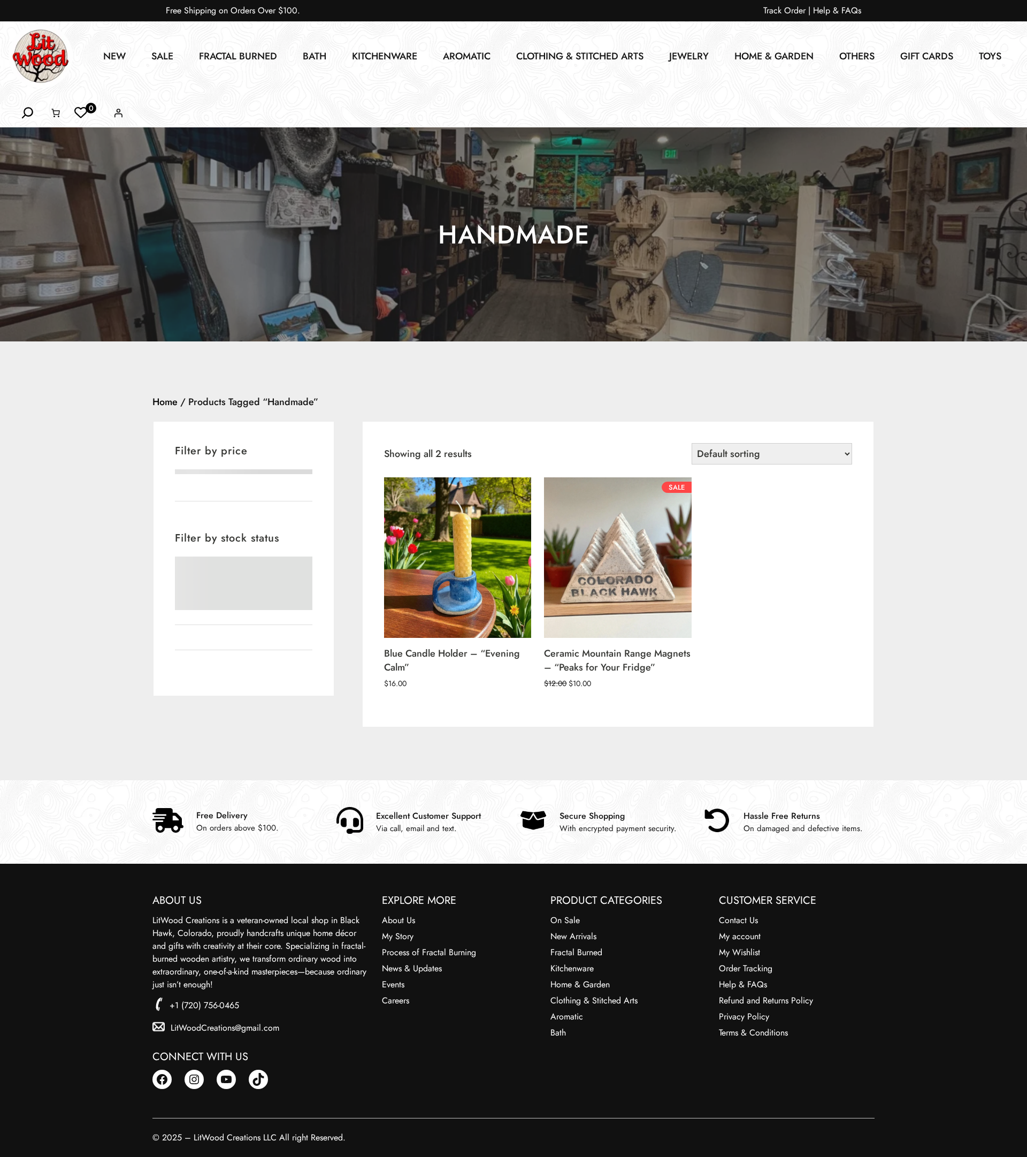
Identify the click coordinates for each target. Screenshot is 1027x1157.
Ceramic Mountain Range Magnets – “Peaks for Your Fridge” (617, 660)
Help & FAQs (837, 10)
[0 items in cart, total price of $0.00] (56, 113)
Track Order (784, 10)
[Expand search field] (27, 113)
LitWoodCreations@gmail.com (225, 1028)
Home (165, 402)
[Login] (118, 113)
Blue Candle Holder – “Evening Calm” (452, 660)
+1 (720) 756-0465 (204, 1005)
